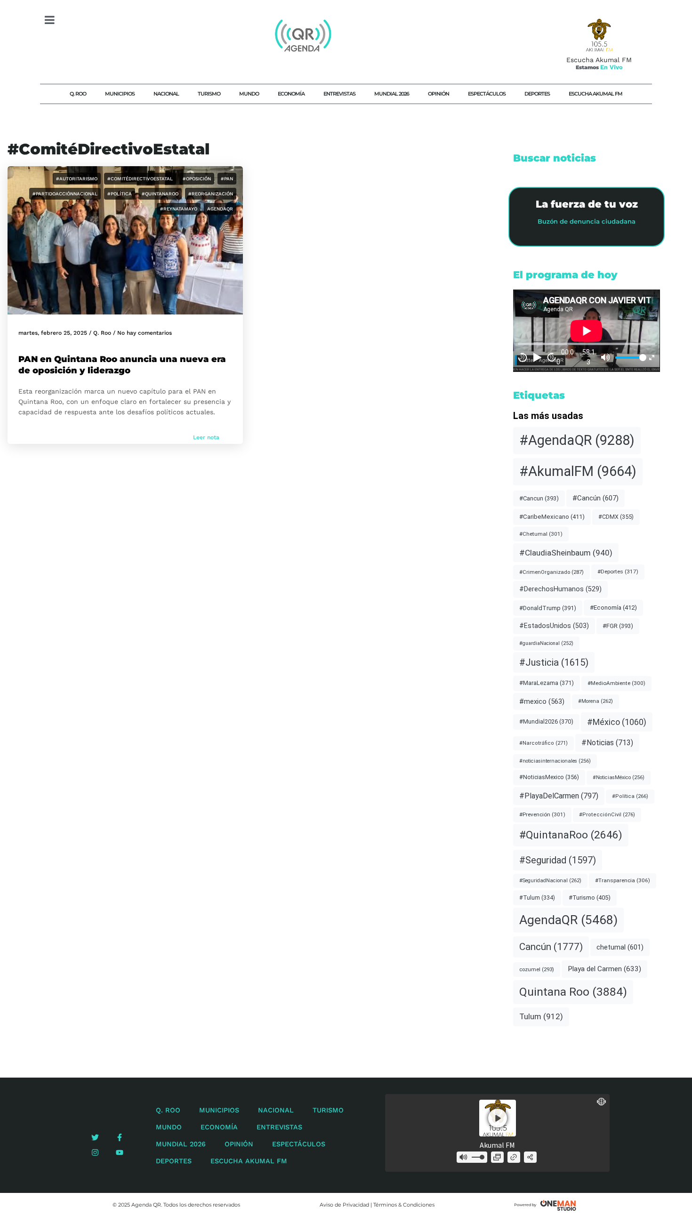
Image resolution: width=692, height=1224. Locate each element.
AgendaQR (220, 208)
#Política (119, 193)
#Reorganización (210, 193)
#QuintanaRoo (160, 193)
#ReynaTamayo (178, 208)
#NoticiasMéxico (618, 777)
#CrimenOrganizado (551, 572)
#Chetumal (541, 534)
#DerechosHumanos (560, 589)
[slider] (629, 357)
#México (616, 722)
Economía (291, 93)
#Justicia (553, 662)
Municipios (120, 93)
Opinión (438, 93)
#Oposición (197, 178)
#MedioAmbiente (616, 683)
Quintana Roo (573, 992)
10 (522, 357)
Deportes (537, 93)
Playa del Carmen (604, 969)
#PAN (227, 178)
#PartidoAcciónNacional (64, 193)
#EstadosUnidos (554, 625)
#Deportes (617, 571)
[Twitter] (95, 1137)
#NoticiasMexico (549, 777)
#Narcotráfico (543, 743)
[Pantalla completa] (651, 357)
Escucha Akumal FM (595, 93)
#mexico (541, 701)
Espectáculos (487, 93)
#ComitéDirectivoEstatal (140, 178)
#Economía (613, 607)
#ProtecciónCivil (607, 815)
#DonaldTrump (547, 608)
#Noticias (607, 742)
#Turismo (590, 897)
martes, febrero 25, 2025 (52, 333)
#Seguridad (557, 860)
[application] (586, 331)
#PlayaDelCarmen (558, 795)
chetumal (620, 947)
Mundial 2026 (391, 93)
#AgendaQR (577, 440)
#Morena (595, 701)
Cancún (551, 946)
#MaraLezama (546, 682)
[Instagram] (95, 1152)
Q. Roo (78, 93)
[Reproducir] (537, 357)
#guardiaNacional (546, 643)
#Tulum (537, 897)
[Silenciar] (606, 357)
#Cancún (595, 498)
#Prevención (542, 814)
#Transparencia (622, 880)
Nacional (166, 93)
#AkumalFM (577, 471)
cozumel (536, 969)
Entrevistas (339, 93)
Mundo (249, 93)
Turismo (209, 93)
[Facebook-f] (119, 1137)
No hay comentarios (144, 333)
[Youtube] (119, 1152)
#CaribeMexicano (552, 516)
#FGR (618, 625)
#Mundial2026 (546, 721)
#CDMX (616, 516)
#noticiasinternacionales (555, 761)
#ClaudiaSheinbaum (565, 552)
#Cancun (539, 498)
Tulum (541, 1016)
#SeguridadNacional (550, 881)
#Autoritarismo (76, 178)
